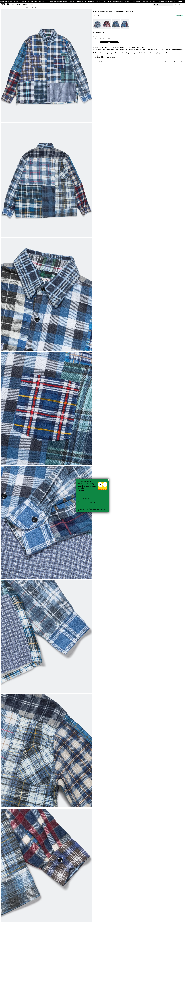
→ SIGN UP (92, 502)
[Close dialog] (107, 480)
